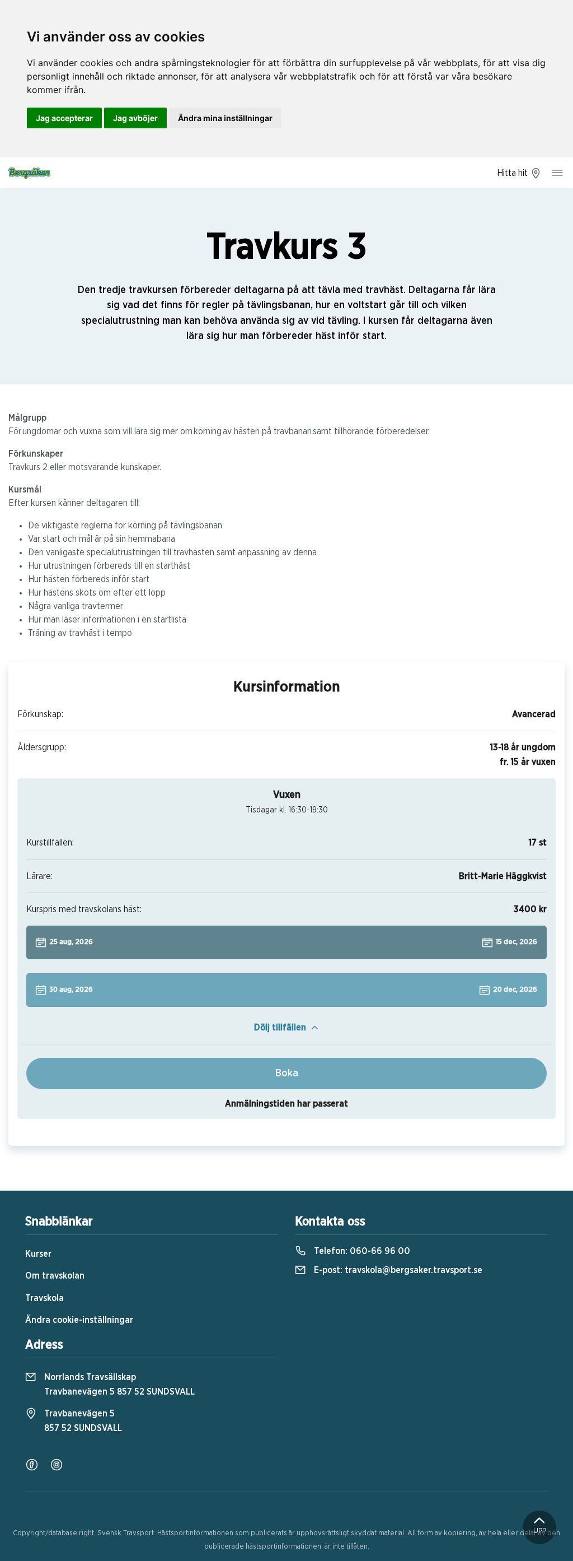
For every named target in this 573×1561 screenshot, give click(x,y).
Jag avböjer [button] (135, 118)
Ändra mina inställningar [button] (225, 118)
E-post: (397, 1270)
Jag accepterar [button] (64, 118)
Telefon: (361, 1251)
